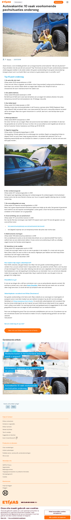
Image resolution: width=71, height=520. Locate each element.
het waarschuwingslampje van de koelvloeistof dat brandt (26, 226)
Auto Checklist (32, 285)
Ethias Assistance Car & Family (23, 301)
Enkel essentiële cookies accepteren (57, 512)
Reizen (9, 59)
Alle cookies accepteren (57, 517)
